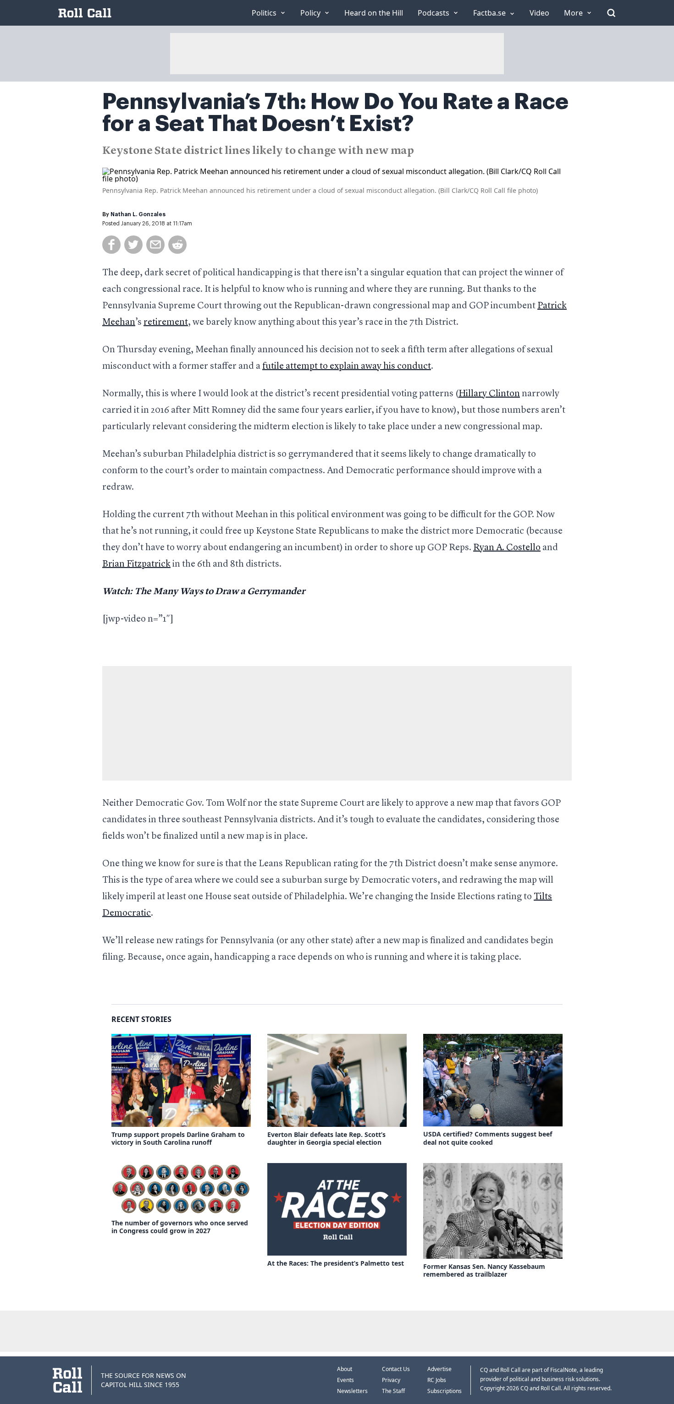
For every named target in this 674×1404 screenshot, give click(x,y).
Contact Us (396, 1369)
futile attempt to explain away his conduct (346, 366)
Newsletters (352, 1391)
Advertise (439, 1369)
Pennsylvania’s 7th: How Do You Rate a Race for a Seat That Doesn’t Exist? (335, 113)
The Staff (393, 1391)
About (344, 1369)
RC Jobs (436, 1380)
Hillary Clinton (489, 394)
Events (345, 1380)
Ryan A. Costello (507, 547)
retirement (166, 322)
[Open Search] (611, 12)
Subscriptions (444, 1391)
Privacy (391, 1380)
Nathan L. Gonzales (138, 214)
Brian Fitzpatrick (136, 564)
